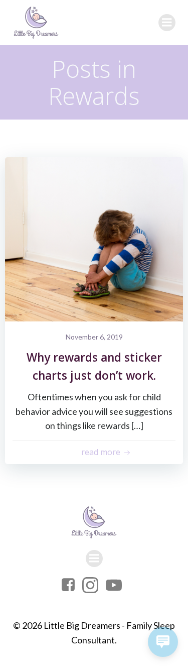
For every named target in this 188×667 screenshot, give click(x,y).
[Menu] (166, 22)
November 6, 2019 (94, 336)
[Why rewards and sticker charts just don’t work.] (94, 238)
